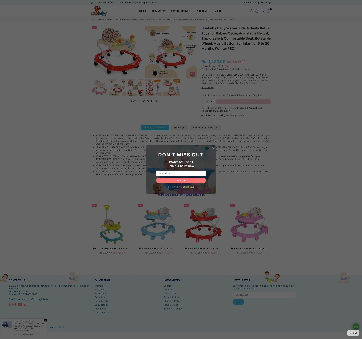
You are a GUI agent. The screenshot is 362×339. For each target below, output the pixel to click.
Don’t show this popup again (182, 187)
